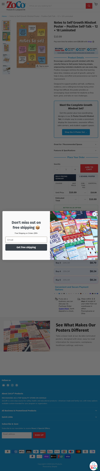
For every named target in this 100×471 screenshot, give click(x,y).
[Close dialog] (94, 214)
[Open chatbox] (93, 465)
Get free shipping (26, 247)
